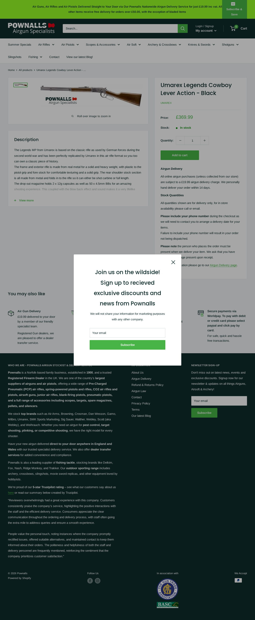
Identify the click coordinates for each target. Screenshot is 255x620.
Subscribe (128, 344)
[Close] (173, 262)
